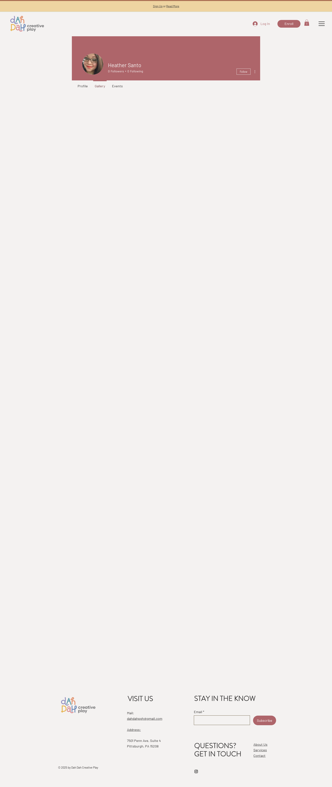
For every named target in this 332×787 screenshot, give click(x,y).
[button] (306, 23)
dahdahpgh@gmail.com (144, 718)
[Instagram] (196, 771)
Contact (259, 755)
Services (260, 750)
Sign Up (158, 6)
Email (198, 712)
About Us (260, 744)
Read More (172, 6)
